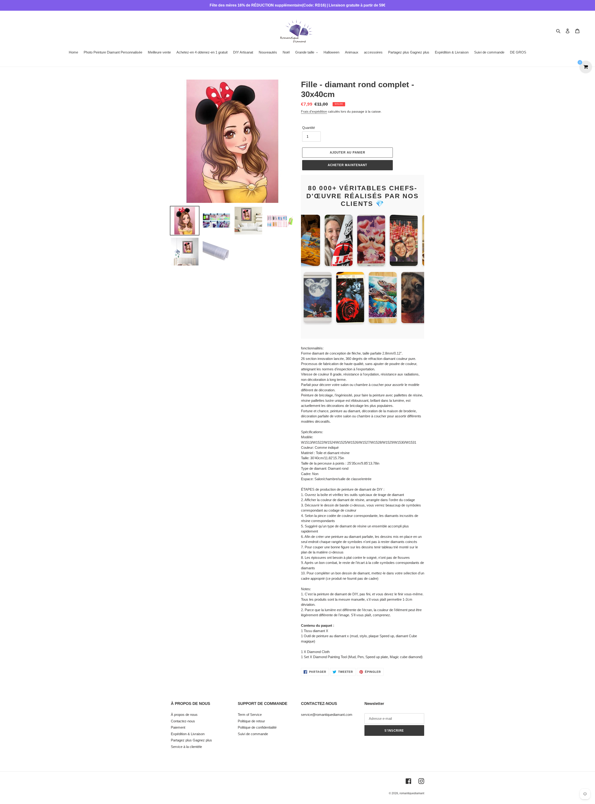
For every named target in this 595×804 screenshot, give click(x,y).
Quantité (308, 128)
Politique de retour (251, 721)
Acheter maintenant (347, 165)
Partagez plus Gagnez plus (191, 740)
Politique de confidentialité (257, 727)
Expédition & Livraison (188, 734)
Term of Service (250, 715)
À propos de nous (184, 715)
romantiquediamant (412, 793)
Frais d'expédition (314, 111)
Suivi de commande (253, 734)
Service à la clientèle (186, 747)
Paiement (178, 727)
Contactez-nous (183, 721)
